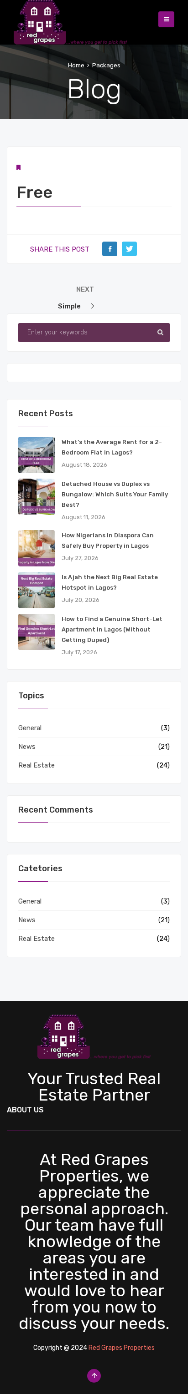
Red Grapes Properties (122, 1348)
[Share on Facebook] (109, 249)
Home (76, 65)
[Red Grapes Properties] (70, 20)
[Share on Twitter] (129, 249)
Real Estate (36, 765)
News (27, 746)
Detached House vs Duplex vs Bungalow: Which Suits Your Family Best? (115, 494)
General (30, 728)
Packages (106, 65)
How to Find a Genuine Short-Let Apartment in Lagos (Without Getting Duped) (112, 629)
